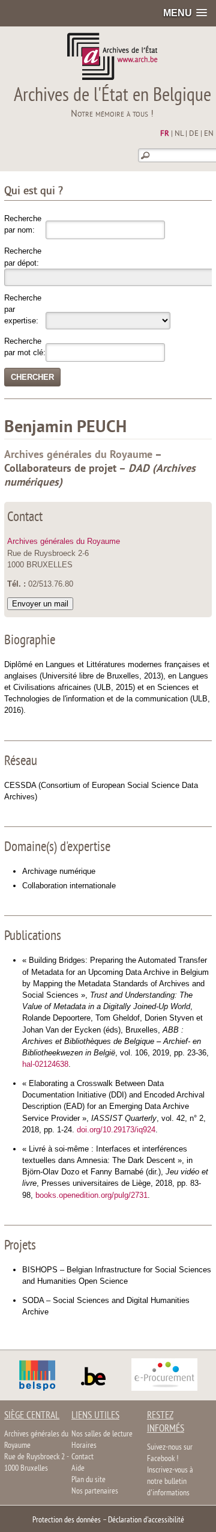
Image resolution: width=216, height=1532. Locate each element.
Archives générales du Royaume (63, 541)
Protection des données (66, 1520)
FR (164, 134)
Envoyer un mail (40, 603)
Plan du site (88, 1480)
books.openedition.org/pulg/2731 (91, 1195)
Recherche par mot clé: (25, 347)
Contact (82, 1457)
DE (194, 134)
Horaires (84, 1445)
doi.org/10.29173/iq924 (116, 1129)
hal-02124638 (45, 1064)
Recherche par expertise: (22, 309)
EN (209, 134)
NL (179, 134)
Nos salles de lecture (102, 1434)
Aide (78, 1468)
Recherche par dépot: (22, 256)
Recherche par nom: (22, 224)
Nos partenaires (94, 1491)
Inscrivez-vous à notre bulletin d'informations (170, 1482)
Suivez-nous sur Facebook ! (170, 1453)
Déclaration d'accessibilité (146, 1520)
